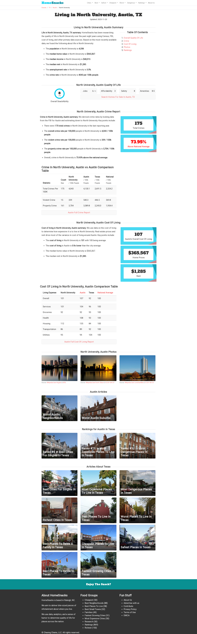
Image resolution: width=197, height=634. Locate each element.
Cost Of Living (130, 44)
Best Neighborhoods (94, 603)
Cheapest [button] (113, 3)
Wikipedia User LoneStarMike (134, 382)
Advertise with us (131, 603)
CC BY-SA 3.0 (109, 382)
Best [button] (96, 3)
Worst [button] (122, 3)
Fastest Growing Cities (95, 615)
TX (49, 8)
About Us (151, 3)
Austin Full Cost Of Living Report (79, 341)
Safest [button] (104, 3)
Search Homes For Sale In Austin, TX (118, 97)
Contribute (128, 606)
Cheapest (89, 600)
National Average (105, 292)
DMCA (126, 615)
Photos (127, 47)
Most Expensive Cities (95, 618)
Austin (55, 8)
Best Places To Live (94, 606)
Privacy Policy (130, 609)
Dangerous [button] (131, 3)
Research (89, 621)
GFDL (64, 382)
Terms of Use (130, 612)
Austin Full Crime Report (79, 212)
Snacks (53, 3)
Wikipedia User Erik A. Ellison (95, 382)
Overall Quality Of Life (133, 38)
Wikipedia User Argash (54, 382)
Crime (126, 41)
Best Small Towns (93, 609)
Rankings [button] (141, 3)
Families (88, 612)
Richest (88, 627)
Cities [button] (89, 3)
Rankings (128, 50)
